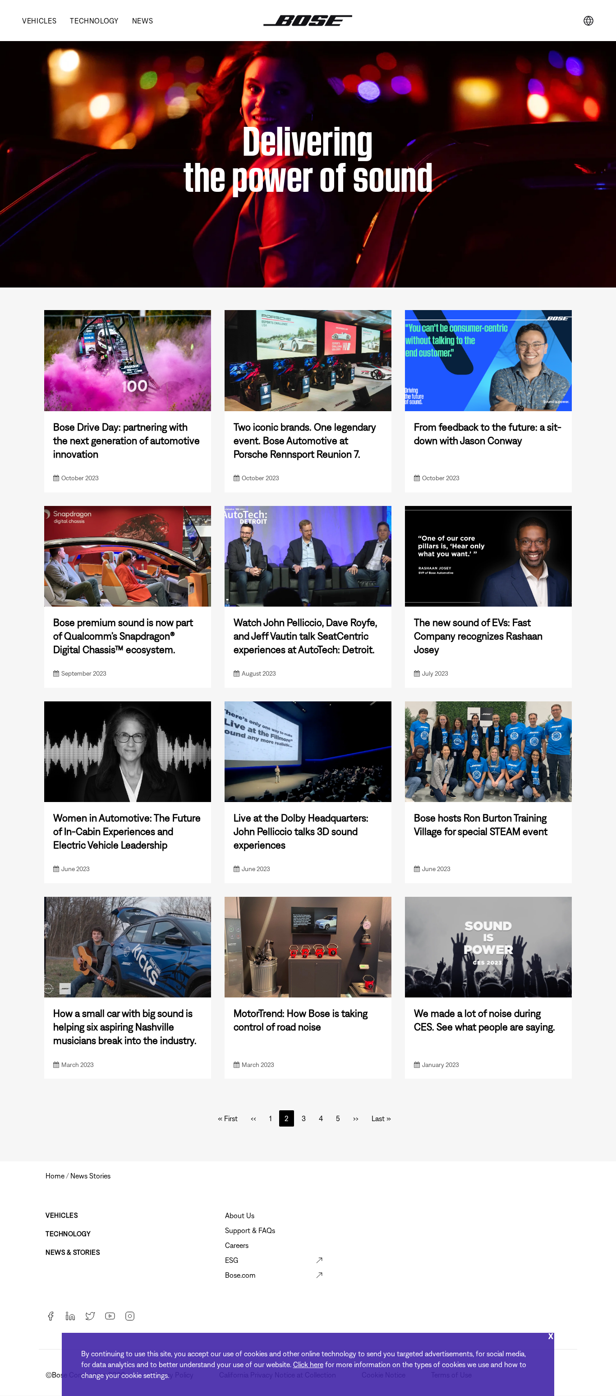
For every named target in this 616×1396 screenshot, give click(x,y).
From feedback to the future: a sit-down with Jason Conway (487, 433)
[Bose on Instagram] (130, 1317)
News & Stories (73, 1252)
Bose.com (240, 1275)
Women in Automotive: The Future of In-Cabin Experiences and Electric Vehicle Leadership (127, 831)
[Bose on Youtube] (110, 1317)
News (142, 21)
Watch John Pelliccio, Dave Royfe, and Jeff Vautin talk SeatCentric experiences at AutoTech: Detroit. (305, 636)
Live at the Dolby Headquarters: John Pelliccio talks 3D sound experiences (301, 831)
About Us (239, 1215)
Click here (308, 1364)
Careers (236, 1245)
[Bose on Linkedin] (70, 1317)
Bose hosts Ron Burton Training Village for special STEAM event (480, 824)
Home (55, 1176)
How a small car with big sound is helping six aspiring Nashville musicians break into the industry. (125, 1026)
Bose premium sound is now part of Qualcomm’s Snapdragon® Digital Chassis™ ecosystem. (123, 636)
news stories (90, 1176)
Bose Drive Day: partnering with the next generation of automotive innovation (126, 440)
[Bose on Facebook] (50, 1317)
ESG (231, 1260)
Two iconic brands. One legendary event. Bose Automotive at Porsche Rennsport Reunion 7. (305, 440)
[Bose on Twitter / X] (90, 1317)
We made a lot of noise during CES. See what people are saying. (484, 1020)
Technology (94, 21)
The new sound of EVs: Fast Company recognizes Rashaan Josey (478, 636)
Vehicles (39, 21)
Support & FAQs (250, 1230)
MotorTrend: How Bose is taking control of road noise (301, 1020)
